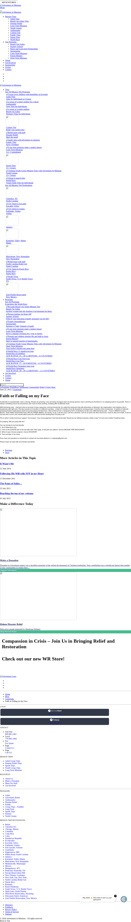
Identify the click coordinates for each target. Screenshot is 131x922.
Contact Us (9, 748)
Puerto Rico (10, 882)
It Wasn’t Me (7, 463)
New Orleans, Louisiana (15, 875)
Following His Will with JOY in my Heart (22, 473)
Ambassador (15, 30)
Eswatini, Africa (11, 843)
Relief (77, 2)
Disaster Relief (16, 23)
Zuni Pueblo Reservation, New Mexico (21, 898)
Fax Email (9, 743)
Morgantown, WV (12, 868)
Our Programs (11, 42)
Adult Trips (14, 19)
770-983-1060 (11, 739)
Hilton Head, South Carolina (16, 854)
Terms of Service (12, 912)
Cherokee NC (10, 827)
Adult (7, 795)
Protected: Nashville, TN (15, 871)
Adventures (9, 2)
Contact (8, 70)
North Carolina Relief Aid (15, 880)
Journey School (16, 46)
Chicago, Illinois (11, 829)
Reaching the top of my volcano (16, 493)
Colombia (9, 831)
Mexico (8, 866)
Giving (88, 2)
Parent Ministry (16, 56)
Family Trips (15, 35)
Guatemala (17, 389)
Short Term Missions (18, 58)
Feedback (9, 907)
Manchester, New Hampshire (17, 861)
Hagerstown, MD (12, 852)
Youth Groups (16, 28)
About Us (9, 779)
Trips (7, 89)
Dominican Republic (13, 838)
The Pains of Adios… (11, 483)
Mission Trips (10, 16)
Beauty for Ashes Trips (19, 21)
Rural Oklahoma (12, 887)
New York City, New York (16, 877)
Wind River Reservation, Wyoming (19, 894)
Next (7, 452)
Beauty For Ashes (17, 44)
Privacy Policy (11, 909)
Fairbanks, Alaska (12, 845)
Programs (9, 299)
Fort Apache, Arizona (14, 847)
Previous (8, 450)
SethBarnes (44, 2)
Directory (9, 905)
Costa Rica (9, 834)
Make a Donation (12, 781)
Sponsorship (62, 2)
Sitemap (8, 914)
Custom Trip (15, 33)
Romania (8, 884)
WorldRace (27, 2)
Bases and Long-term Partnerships (24, 49)
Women (8, 814)
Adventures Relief (12, 798)
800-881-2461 (11, 734)
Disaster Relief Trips (13, 763)
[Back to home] (10, 5)
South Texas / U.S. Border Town (18, 889)
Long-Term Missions (18, 53)
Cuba (7, 836)
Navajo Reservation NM (15, 873)
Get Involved (10, 63)
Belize (7, 824)
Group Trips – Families (14, 807)
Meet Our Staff (11, 783)
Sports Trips (15, 37)
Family (8, 804)
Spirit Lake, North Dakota (15, 891)
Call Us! (8, 752)
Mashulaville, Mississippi (15, 864)
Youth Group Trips (12, 768)
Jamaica (8, 857)
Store (99, 2)
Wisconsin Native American (16, 896)
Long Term (9, 809)
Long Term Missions (18, 26)
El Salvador (10, 841)
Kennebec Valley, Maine (15, 859)
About (7, 60)
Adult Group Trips (12, 761)
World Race (15, 40)
